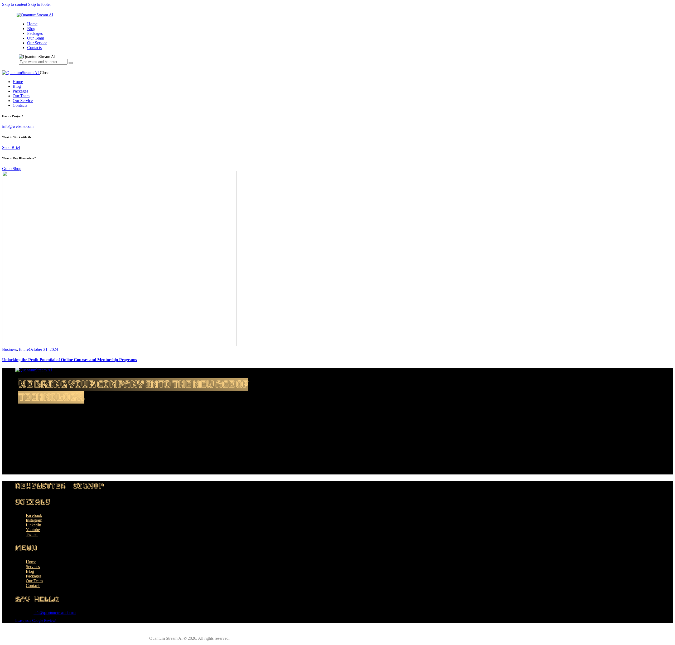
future (24, 349)
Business (9, 349)
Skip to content (14, 4)
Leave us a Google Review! (35, 621)
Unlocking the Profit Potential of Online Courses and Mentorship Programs (69, 359)
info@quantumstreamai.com (54, 613)
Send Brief (11, 147)
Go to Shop (11, 168)
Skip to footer (39, 4)
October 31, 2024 (43, 349)
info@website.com (17, 126)
